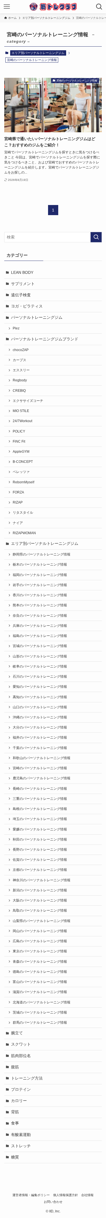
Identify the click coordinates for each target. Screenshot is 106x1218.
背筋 (15, 1112)
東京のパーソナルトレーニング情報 (40, 951)
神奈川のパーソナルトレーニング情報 (41, 880)
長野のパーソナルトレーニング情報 (40, 850)
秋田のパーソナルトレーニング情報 (40, 839)
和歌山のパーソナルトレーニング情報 (41, 758)
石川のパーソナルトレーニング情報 (40, 677)
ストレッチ (21, 1146)
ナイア (18, 523)
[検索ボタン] (99, 6)
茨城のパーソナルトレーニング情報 (40, 1012)
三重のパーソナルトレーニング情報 (40, 799)
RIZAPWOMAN (24, 533)
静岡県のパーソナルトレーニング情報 (41, 554)
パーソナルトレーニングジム (36, 317)
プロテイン (21, 1089)
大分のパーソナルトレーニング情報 (40, 727)
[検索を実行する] (96, 237)
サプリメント (23, 284)
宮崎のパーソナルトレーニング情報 (40, 768)
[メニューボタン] (7, 6)
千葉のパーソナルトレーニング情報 (40, 748)
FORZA (18, 492)
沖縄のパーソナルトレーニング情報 (40, 717)
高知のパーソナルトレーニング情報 (40, 697)
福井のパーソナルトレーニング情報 (40, 737)
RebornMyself (23, 482)
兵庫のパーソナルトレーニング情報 (40, 626)
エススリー (21, 370)
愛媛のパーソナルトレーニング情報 (40, 829)
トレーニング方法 (27, 1078)
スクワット (21, 1044)
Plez (16, 328)
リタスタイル (23, 512)
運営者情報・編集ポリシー (31, 1195)
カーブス (19, 360)
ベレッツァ (21, 472)
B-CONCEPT (23, 462)
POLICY (19, 431)
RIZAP (18, 502)
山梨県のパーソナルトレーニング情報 (41, 921)
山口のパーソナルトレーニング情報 (40, 707)
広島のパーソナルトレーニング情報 (40, 941)
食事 (15, 1123)
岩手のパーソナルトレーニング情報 (40, 585)
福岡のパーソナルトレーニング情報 (40, 575)
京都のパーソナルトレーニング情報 (40, 870)
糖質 (15, 1157)
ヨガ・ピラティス (27, 306)
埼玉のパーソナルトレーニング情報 (40, 819)
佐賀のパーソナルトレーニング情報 (40, 860)
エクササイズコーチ (28, 401)
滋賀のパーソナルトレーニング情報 (40, 992)
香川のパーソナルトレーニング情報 (40, 595)
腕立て (17, 1033)
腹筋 (15, 1067)
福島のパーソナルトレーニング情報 (40, 636)
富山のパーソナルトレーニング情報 (40, 982)
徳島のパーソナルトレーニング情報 (40, 972)
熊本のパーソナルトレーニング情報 (40, 605)
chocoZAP (21, 350)
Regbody (20, 380)
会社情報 (87, 1195)
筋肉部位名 (21, 1056)
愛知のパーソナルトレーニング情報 (40, 687)
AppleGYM (21, 452)
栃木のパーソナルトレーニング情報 (40, 564)
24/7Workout (22, 421)
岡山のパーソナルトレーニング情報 (40, 931)
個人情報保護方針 (65, 1195)
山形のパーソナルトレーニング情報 (40, 656)
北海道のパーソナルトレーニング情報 (41, 1002)
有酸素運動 (21, 1135)
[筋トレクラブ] (53, 6)
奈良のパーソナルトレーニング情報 (40, 616)
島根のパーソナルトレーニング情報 (40, 809)
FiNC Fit (19, 441)
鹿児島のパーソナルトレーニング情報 (41, 778)
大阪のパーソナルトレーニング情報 (40, 900)
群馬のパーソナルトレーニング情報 (40, 1023)
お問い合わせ (53, 1201)
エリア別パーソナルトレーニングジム (38, 52)
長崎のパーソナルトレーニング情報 (40, 789)
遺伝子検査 (21, 295)
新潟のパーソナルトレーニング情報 (40, 890)
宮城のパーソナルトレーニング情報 (40, 646)
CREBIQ (19, 391)
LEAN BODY (22, 272)
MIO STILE (21, 411)
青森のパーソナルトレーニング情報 (40, 962)
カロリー (19, 1101)
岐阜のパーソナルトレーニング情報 (40, 666)
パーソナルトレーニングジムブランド (44, 339)
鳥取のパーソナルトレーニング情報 (40, 910)
